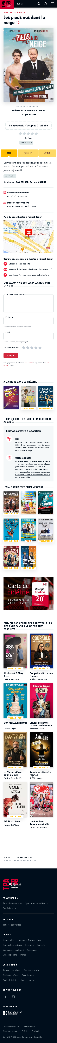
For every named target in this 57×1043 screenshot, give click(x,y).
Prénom (9, 317)
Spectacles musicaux (12, 945)
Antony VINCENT (38, 182)
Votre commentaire (15, 294)
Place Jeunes (27, 975)
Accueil (8, 857)
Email (8, 332)
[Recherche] (39, 4)
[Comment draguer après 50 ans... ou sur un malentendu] (11, 397)
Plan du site (29, 1026)
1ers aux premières (11, 970)
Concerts (41, 945)
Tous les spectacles (12, 924)
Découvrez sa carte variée (31, 445)
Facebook (5, 996)
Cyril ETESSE (30, 114)
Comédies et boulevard (27, 106)
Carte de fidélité (10, 980)
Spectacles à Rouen (14, 12)
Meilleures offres (10, 975)
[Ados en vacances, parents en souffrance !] (28, 502)
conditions (29, 363)
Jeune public (8, 940)
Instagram (13, 996)
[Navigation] (52, 4)
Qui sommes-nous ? (12, 1026)
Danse (23, 954)
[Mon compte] (45, 4)
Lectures (29, 945)
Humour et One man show (30, 940)
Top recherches (28, 980)
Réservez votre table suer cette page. (32, 449)
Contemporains (10, 954)
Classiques (32, 950)
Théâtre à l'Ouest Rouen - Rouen (28, 110)
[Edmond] (45, 502)
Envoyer (11, 355)
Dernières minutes (32, 970)
